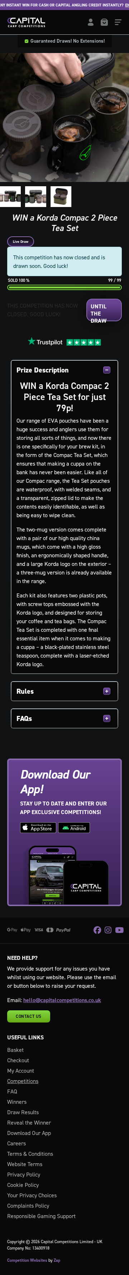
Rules (25, 691)
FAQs (24, 718)
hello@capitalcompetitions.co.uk (62, 1000)
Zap (57, 1260)
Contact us (29, 1016)
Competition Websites (27, 1260)
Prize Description (42, 370)
